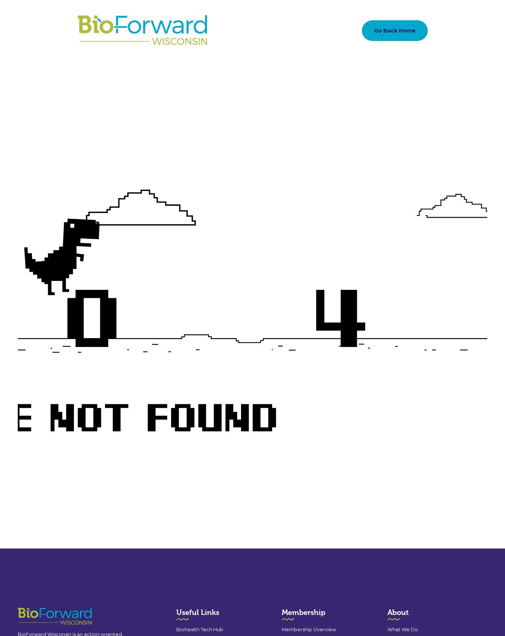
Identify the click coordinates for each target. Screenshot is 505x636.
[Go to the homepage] (41, 616)
